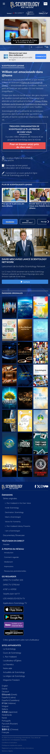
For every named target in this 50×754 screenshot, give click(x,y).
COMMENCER (41, 56)
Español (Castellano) (10, 700)
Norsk (4, 718)
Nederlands (7, 715)
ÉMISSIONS (7, 495)
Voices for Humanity (13, 521)
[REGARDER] (40, 330)
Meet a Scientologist (13, 517)
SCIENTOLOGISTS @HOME (13, 66)
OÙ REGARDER (9, 576)
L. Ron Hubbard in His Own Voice (18, 503)
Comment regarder (11, 557)
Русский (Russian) (10, 723)
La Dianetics (8, 664)
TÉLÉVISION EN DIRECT (13, 541)
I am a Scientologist (12, 531)
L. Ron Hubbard (10, 656)
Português (6, 720)
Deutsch (5, 691)
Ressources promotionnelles (15, 571)
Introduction (8, 552)
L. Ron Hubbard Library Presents (17, 526)
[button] (1, 221)
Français (5, 732)
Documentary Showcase (14, 535)
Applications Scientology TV (15, 603)
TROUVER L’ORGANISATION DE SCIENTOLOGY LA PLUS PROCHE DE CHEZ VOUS (24, 129)
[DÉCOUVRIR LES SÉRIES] (9, 307)
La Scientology (9, 649)
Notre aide (7, 668)
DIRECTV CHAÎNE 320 (13, 580)
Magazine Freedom (11, 680)
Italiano (5, 709)
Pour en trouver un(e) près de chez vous (24, 145)
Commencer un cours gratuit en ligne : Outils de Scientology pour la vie (20, 174)
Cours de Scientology (12, 653)
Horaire (6, 544)
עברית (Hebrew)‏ (9, 703)
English (5, 686)
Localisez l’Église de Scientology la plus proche (17, 159)
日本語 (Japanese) (9, 712)
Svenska (5, 726)
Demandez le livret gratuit (16, 166)
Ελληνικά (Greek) (9, 694)
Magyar (5, 706)
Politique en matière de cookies (12, 745)
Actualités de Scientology (14, 672)
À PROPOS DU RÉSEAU (13, 549)
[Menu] (4, 3)
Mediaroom (8, 562)
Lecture (26, 282)
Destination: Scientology (14, 512)
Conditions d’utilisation (9, 742)
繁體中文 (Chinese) (10, 729)
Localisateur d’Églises (12, 660)
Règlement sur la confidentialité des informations (18, 748)
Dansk (4, 688)
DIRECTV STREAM (11, 584)
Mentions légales (7, 751)
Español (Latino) (9, 697)
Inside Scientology (12, 508)
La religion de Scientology (14, 676)
